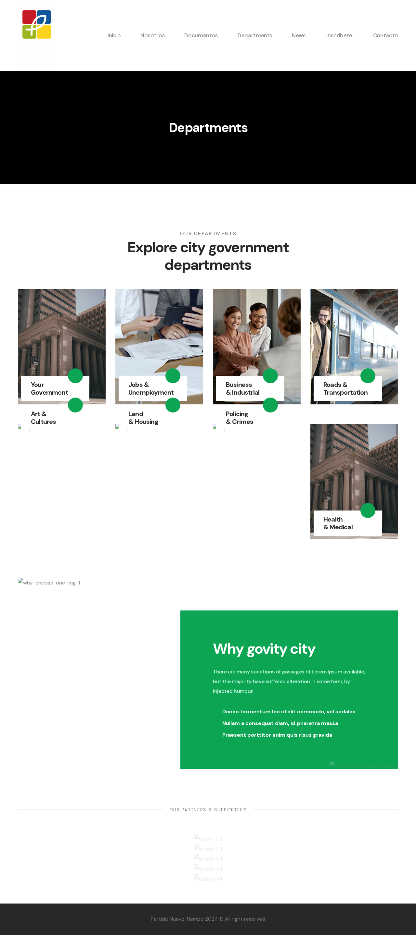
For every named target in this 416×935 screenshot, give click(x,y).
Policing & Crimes (240, 418)
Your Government (49, 388)
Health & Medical (338, 523)
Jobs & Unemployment (151, 388)
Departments (255, 35)
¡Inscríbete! (339, 35)
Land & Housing (143, 418)
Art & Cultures (43, 418)
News (299, 35)
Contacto (385, 35)
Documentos (201, 35)
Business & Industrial (242, 388)
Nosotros (152, 35)
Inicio (114, 35)
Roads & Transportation (345, 388)
